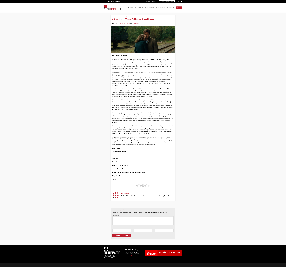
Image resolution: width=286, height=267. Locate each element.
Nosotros (148, 1)
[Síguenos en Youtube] (181, 1)
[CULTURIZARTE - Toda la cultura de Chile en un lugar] (112, 7)
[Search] (174, 7)
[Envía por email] (143, 185)
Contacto (154, 1)
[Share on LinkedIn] (148, 185)
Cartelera (169, 7)
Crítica (127, 17)
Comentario (116, 215)
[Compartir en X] (140, 185)
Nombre (115, 228)
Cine (119, 17)
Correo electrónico (139, 228)
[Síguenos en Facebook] (177, 1)
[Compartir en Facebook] (137, 185)
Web (156, 228)
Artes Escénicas (149, 7)
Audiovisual (131, 7)
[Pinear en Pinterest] (145, 185)
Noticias (131, 17)
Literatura (140, 7)
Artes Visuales (160, 7)
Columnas (122, 17)
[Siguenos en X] (179, 1)
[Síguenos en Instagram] (178, 1)
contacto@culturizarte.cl (132, 255)
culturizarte (135, 23)
